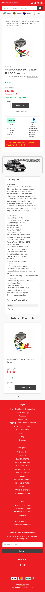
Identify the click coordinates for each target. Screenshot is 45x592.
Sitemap (22, 440)
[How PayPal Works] (33, 120)
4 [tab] (24, 396)
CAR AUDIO (22, 455)
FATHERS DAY (22, 452)
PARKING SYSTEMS (22, 490)
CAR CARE (23, 476)
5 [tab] (26, 396)
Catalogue (23, 433)
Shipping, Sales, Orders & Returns (22, 423)
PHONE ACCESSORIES (22, 479)
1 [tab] (18, 396)
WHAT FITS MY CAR (22, 462)
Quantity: (8, 101)
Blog (22, 436)
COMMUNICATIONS (22, 483)
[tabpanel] (22, 358)
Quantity (10, 383)
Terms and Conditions (22, 426)
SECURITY (22, 486)
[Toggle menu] (5, 3)
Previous (4, 358)
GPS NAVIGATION (22, 469)
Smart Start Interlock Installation (22, 409)
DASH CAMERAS (22, 459)
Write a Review (32, 77)
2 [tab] (20, 396)
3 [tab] (22, 396)
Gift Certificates (22, 429)
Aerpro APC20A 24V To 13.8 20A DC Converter (22, 360)
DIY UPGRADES (22, 466)
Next (40, 358)
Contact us (22, 419)
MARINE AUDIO (22, 472)
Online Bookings (22, 412)
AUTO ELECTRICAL (22, 493)
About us (22, 416)
